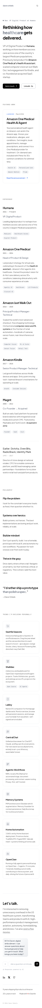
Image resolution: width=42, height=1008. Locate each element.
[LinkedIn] (4, 977)
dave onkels (8, 5)
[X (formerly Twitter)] (9, 977)
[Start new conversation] (5, 964)
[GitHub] (14, 977)
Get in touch (9, 86)
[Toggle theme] (37, 6)
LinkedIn (27, 86)
